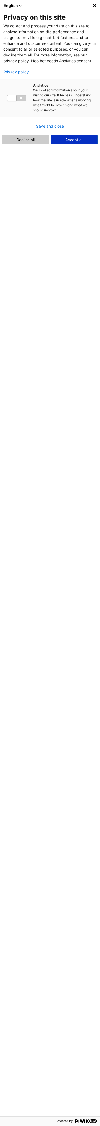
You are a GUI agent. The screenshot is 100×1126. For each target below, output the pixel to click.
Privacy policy (16, 72)
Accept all (74, 139)
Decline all (25, 139)
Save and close (50, 126)
